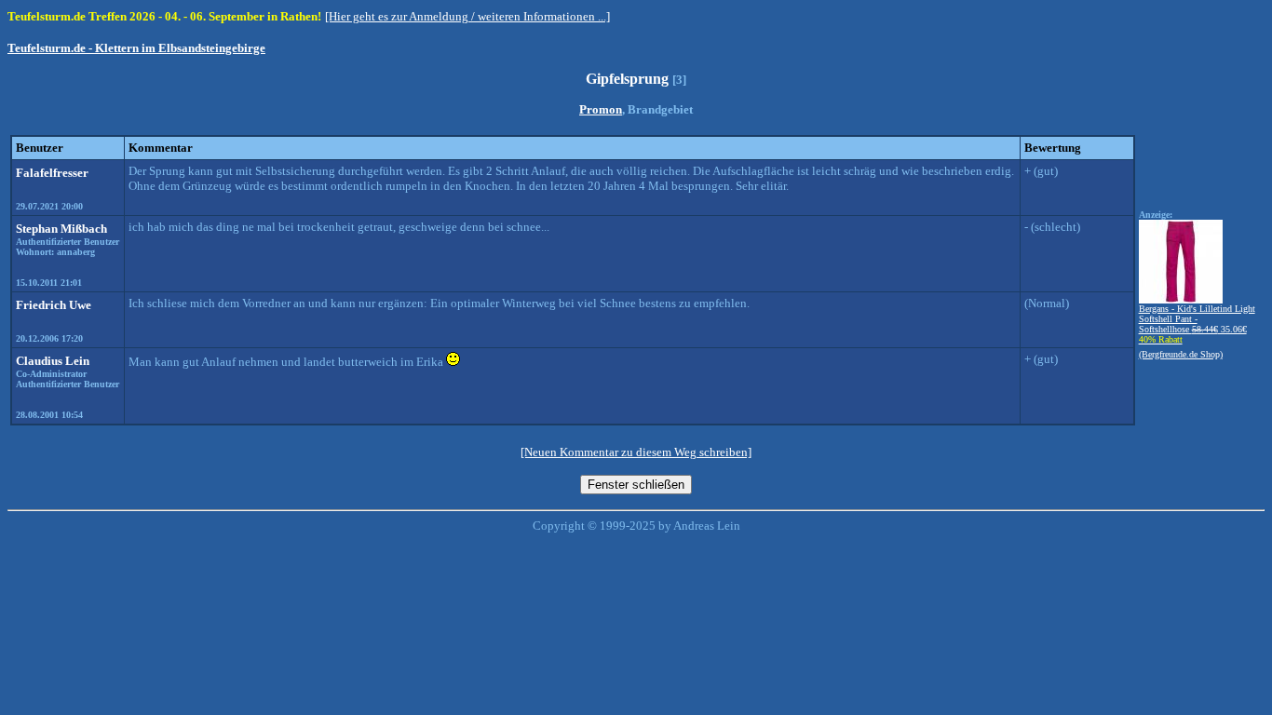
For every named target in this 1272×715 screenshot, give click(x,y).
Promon (600, 109)
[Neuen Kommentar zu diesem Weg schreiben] (636, 452)
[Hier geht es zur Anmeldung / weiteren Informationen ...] (467, 16)
